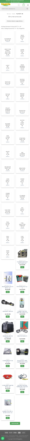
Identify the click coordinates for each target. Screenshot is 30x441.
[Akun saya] (19, 5)
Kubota (13, 13)
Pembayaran (4, 435)
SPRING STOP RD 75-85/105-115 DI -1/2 (7, 412)
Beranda (9, 13)
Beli (22, 267)
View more (15, 423)
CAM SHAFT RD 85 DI (8, 311)
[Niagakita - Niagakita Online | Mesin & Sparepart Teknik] (8, 4)
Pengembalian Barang (9, 436)
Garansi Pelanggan (21, 436)
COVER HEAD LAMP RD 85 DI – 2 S (7, 386)
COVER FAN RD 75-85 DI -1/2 (8, 361)
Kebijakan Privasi (23, 435)
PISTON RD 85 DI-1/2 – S (22, 287)
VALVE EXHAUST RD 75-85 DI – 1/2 (7, 287)
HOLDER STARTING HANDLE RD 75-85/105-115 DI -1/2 (22, 387)
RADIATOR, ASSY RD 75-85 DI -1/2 (8, 336)
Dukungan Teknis (13, 435)
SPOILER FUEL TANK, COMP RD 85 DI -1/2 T (22, 361)
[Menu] (28, 5)
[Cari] (27, 8)
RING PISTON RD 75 (22, 336)
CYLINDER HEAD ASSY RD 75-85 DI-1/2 (22, 262)
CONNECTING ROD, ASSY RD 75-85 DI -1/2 (22, 312)
